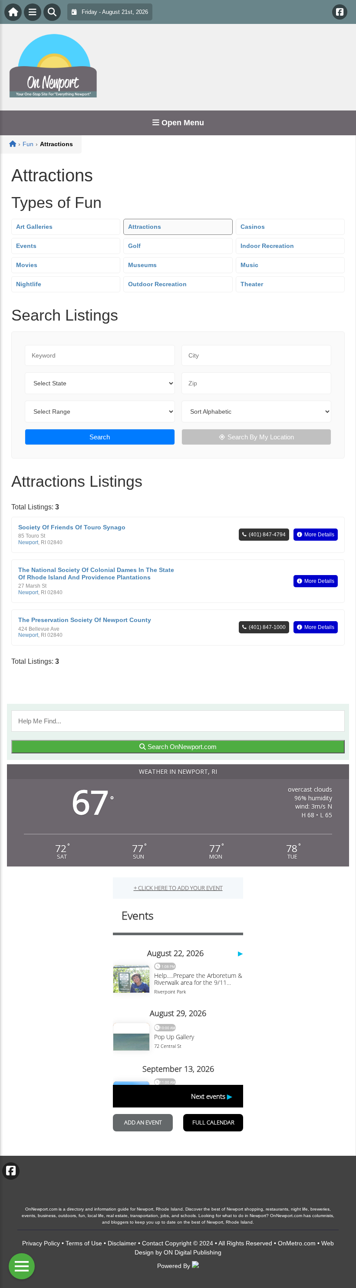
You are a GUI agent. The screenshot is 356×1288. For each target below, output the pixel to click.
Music (249, 264)
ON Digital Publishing (192, 1252)
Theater (252, 284)
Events (26, 245)
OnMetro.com (297, 1243)
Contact (152, 1243)
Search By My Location (260, 437)
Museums (142, 264)
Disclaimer (122, 1243)
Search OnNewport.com (181, 746)
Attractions (144, 226)
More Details (319, 535)
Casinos (253, 226)
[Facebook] (339, 12)
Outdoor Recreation (157, 284)
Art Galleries (34, 226)
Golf (134, 245)
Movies (26, 264)
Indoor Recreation (267, 245)
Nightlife (28, 284)
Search (99, 437)
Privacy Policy (41, 1243)
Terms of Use (84, 1243)
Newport (28, 542)
